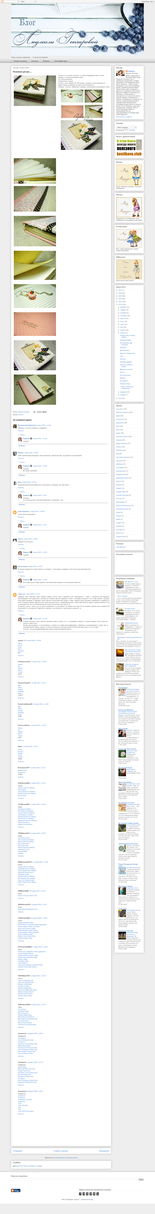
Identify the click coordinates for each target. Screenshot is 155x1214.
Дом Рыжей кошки (125, 767)
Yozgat (20, 672)
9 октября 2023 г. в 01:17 (37, 767)
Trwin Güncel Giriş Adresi (25, 1111)
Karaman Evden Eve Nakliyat (27, 816)
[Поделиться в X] (42, 412)
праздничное (120, 474)
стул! (121, 356)
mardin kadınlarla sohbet (25, 934)
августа (123, 318)
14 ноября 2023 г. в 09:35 (38, 833)
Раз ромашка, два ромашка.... (126, 343)
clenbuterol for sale (24, 849)
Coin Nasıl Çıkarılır (24, 986)
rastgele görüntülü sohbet (25, 923)
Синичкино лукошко (125, 931)
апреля (123, 330)
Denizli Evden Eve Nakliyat (26, 847)
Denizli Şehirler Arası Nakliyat (27, 882)
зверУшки (119, 464)
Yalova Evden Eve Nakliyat (26, 788)
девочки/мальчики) (131, 623)
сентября (123, 315)
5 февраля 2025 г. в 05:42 (35, 1033)
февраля (123, 392)
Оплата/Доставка (60, 61)
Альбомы (123, 347)
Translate (132, 130)
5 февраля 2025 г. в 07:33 (35, 1062)
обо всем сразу (125, 375)
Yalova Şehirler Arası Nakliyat (27, 870)
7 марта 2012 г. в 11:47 (40, 495)
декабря (123, 307)
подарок (119, 488)
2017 (120, 290)
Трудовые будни (125, 340)
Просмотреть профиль (124, 117)
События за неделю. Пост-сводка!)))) (132, 665)
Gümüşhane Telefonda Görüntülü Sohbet (30, 965)
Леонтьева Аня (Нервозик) (27, 425)
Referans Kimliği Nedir (25, 984)
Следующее (17, 1151)
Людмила (26, 438)
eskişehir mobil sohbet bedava (27, 967)
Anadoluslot (21, 1096)
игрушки (119, 440)
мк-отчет (119, 498)
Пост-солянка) (122, 596)
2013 (120, 301)
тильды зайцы (121, 491)
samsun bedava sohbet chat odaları (29, 926)
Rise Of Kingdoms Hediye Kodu (27, 1049)
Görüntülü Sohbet (23, 1011)
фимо (118, 416)
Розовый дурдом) (126, 362)
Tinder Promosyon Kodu (25, 1053)
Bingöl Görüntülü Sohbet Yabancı (28, 930)
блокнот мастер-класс (123, 505)
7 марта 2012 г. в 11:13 (33, 594)
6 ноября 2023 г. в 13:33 (37, 783)
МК (117, 454)
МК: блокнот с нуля (131, 582)
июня (122, 324)
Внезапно (130, 730)
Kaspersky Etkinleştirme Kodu (27, 1082)
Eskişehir (21, 651)
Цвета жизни (123, 728)
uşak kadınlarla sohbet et (25, 953)
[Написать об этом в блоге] (40, 412)
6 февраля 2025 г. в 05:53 (35, 1091)
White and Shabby (125, 782)
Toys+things (122, 687)
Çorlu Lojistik (22, 790)
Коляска (122, 359)
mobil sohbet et (22, 963)
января (123, 395)
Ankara (20, 645)
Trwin (19, 1103)
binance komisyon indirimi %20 (27, 895)
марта (122, 333)
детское (119, 481)
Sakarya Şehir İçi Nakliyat (26, 867)
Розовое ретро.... (126, 384)
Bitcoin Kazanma (23, 1013)
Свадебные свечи (132, 888)
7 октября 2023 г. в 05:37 (30, 746)
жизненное (120, 419)
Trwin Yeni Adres (23, 1105)
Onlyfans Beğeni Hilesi (25, 1015)
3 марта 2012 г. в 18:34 (30, 539)
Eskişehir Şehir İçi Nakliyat (26, 876)
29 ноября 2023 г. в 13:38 (37, 891)
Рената (20, 539)
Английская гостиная (126, 803)
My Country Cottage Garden (128, 823)
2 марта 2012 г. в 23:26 (31, 453)
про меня (119, 409)
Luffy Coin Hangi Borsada (26, 982)
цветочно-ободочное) (127, 353)
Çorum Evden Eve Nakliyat (26, 813)
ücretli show (21, 772)
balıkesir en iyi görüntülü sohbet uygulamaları (32, 951)
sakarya (20, 757)
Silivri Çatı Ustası (23, 845)
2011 (120, 398)
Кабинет (123, 378)
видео (118, 519)
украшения (120, 423)
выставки (119, 529)
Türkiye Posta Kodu (24, 1071)
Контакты (34, 61)
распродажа (120, 502)
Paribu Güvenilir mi (24, 822)
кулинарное (120, 467)
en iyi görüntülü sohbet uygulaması (28, 932)
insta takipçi (21, 1038)
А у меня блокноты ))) (133, 867)
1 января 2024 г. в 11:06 (40, 947)
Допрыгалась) (124, 350)
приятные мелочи (122, 436)
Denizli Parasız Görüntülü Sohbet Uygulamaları (32, 924)
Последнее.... (124, 381)
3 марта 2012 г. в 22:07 (35, 566)
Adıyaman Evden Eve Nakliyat (27, 820)
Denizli (20, 643)
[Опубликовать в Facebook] (44, 412)
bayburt (20, 753)
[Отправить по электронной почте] (38, 412)
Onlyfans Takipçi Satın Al (25, 992)
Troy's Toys (122, 908)
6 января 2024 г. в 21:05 (38, 976)
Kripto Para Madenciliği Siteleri (27, 990)
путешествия (120, 471)
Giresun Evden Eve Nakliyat (26, 791)
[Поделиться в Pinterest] (46, 412)
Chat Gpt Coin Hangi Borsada (27, 1024)
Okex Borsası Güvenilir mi (26, 1017)
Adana (20, 687)
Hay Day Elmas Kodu (24, 1074)
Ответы (22, 435)
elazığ (20, 749)
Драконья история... (127, 369)
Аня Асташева (23, 566)
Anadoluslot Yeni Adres (25, 1099)
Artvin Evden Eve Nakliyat (26, 840)
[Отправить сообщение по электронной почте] (34, 412)
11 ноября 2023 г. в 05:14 (38, 804)
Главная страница (20, 61)
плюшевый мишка (122, 509)
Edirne (20, 670)
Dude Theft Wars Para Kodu (26, 1069)
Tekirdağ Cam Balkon (24, 809)
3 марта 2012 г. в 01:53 (29, 482)
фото (118, 426)
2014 (120, 299)
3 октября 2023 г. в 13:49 (40, 704)
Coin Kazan (21, 1042)
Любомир (119, 450)
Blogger (90, 1199)
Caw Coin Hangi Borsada (25, 980)
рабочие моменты (122, 412)
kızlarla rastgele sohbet (25, 938)
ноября (123, 310)
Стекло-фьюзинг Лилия (127, 749)
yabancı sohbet (22, 959)
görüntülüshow (22, 770)
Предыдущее (104, 1151)
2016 (120, 293)
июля (122, 321)
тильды (118, 516)
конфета (119, 522)
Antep (20, 647)
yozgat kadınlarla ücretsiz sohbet (28, 955)
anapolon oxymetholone (25, 824)
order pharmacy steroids (25, 815)
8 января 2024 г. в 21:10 (38, 1004)
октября (123, 313)
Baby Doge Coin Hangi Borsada (27, 1019)
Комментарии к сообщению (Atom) (67, 1158)
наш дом (119, 460)
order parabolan (22, 851)
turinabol (20, 853)
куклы (118, 429)
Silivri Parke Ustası (24, 838)
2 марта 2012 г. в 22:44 (43, 425)
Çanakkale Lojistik (23, 874)
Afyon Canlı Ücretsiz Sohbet (26, 928)
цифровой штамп (122, 478)
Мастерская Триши (125, 886)
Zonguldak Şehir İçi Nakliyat (26, 868)
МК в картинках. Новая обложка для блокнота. (133, 650)
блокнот (21, 414)
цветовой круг (121, 547)
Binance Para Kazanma (25, 994)
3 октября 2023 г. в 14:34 (38, 725)
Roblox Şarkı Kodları (24, 1046)
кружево (129, 845)
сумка (118, 512)
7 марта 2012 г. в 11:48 (40, 552)
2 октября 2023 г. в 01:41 (38, 683)
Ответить (21, 431)
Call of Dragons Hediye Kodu (27, 1051)
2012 (120, 304)
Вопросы (46, 61)
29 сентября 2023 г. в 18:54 (32, 640)
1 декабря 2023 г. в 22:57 (39, 904)
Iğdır (19, 685)
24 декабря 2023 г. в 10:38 (39, 918)
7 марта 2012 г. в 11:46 (40, 438)
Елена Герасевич (23, 511)
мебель (118, 533)
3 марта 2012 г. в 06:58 (37, 511)
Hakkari (20, 668)
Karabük (20, 689)
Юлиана (20, 453)
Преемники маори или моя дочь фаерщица (132, 934)
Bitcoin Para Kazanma (25, 1022)
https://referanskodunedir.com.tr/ (28, 909)
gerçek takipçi (22, 1067)
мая (121, 327)
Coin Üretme (22, 1009)
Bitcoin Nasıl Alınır (23, 843)
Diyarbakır (21, 691)
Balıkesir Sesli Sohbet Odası (27, 936)
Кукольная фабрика (125, 710)
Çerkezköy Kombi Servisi (25, 872)
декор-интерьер (121, 443)
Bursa (20, 649)
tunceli (20, 755)
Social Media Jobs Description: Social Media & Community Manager (127, 713)
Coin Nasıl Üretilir (23, 1021)
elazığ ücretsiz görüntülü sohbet (27, 957)
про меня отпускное (123, 457)
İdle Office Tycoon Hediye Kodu (27, 1044)
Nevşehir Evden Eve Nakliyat (27, 793)
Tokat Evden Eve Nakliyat (26, 818)
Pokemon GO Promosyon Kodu (27, 1047)
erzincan (20, 751)
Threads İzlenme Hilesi (25, 996)
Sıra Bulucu (21, 1078)
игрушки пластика (122, 495)
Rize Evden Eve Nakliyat (25, 811)
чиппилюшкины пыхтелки (128, 843)
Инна (19, 482)
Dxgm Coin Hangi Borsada (26, 880)
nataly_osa (21, 594)
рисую (118, 433)
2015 (120, 296)
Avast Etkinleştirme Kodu (26, 1040)
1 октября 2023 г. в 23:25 (38, 661)
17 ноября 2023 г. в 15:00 (40, 862)
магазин (119, 485)
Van (19, 666)
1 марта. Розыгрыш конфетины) (126, 387)
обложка (119, 526)
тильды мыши (121, 536)
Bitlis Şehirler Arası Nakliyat (26, 878)
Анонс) (122, 372)
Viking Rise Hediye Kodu (25, 1076)
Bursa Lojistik (22, 795)
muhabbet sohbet (23, 961)
